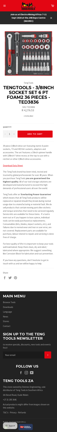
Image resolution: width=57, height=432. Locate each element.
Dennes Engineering (31, 387)
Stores (6, 321)
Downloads (8, 307)
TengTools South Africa (17, 422)
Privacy (13, 412)
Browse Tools (9, 302)
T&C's (5, 412)
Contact (6, 326)
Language (7, 311)
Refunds (22, 412)
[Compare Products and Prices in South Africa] (25, 426)
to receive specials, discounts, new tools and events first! (27, 346)
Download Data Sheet (13, 165)
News (5, 316)
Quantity (7, 127)
